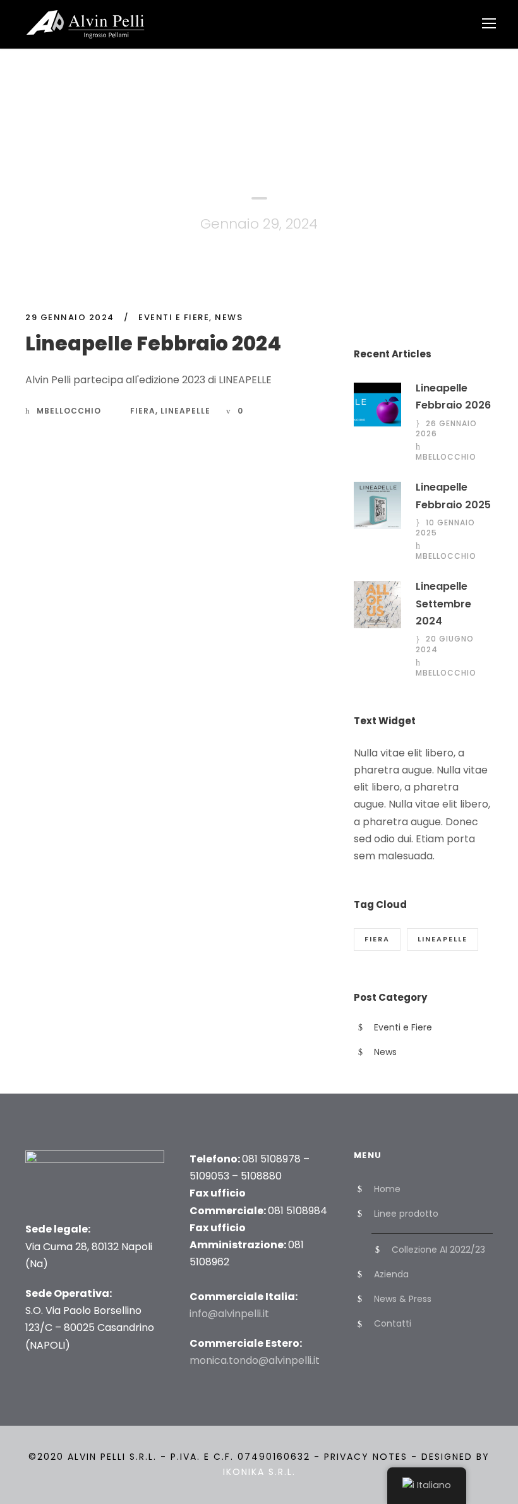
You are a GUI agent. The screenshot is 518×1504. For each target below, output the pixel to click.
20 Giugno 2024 (445, 644)
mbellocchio (69, 410)
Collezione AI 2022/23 (438, 1249)
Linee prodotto (406, 1213)
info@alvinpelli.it (229, 1313)
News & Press (402, 1298)
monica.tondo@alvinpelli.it (255, 1360)
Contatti (392, 1323)
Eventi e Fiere (173, 317)
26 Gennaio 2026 (446, 428)
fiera (142, 410)
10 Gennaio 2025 (445, 528)
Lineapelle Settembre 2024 (443, 603)
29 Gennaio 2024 (69, 317)
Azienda (391, 1274)
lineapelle (185, 410)
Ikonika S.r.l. (259, 1471)
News (229, 317)
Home (387, 1189)
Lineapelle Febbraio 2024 (153, 343)
